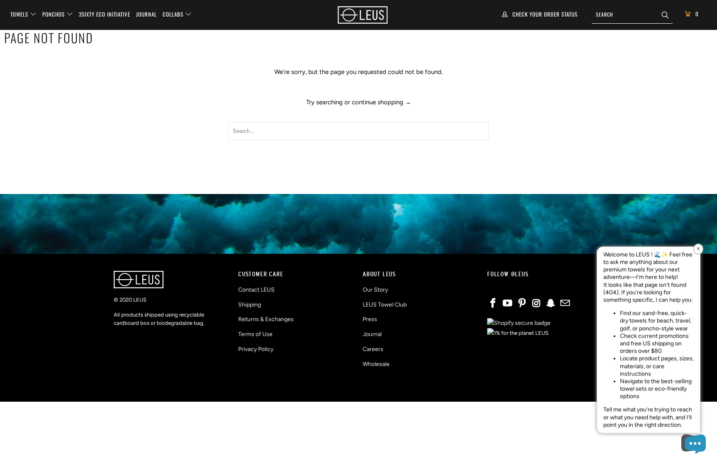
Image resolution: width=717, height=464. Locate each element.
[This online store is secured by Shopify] (519, 323)
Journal (146, 14)
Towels (20, 14)
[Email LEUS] (565, 303)
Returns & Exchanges (266, 319)
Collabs (174, 14)
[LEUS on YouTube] (508, 303)
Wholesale (376, 364)
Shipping (249, 304)
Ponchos (54, 14)
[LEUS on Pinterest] (522, 303)
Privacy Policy (255, 349)
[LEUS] (363, 15)
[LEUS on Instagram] (536, 303)
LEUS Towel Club (385, 304)
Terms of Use (255, 334)
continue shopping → (381, 102)
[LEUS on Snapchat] (551, 303)
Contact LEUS (256, 289)
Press (370, 319)
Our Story (375, 289)
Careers (373, 349)
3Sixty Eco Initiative (104, 14)
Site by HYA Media (359, 388)
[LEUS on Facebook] (493, 303)
